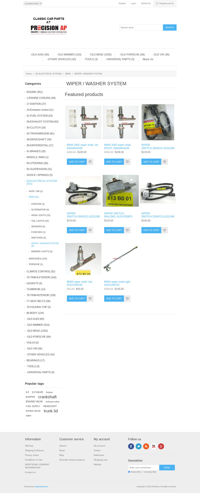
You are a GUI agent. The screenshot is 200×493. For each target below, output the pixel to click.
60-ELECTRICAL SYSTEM (48, 73)
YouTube (154, 446)
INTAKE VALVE (33, 411)
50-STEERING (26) (37, 163)
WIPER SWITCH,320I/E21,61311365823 (83, 215)
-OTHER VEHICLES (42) (61, 59)
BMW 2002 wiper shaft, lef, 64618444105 (82, 146)
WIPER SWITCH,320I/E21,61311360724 (157, 215)
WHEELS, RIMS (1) (37, 157)
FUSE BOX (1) (38, 232)
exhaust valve (52, 401)
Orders (97, 450)
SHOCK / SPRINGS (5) (39, 175)
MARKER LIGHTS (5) (41, 251)
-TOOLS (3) (91, 59)
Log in (133, 3)
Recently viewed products (72, 460)
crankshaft (47, 397)
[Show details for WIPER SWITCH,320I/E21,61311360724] (158, 191)
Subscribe (136, 472)
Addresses (99, 455)
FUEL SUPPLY (33, 406)
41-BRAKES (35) (36, 151)
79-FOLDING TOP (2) (39, 307)
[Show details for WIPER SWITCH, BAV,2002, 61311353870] (121, 191)
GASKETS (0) (34, 283)
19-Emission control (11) (40, 109)
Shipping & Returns (34, 450)
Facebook (131, 446)
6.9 (27, 392)
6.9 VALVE (37, 392)
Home (29, 73)
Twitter (139, 446)
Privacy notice (32, 455)
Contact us (30, 472)
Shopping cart (101, 460)
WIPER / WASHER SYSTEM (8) (45, 244)
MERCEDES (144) (38, 258)
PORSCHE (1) (36, 264)
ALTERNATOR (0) (40, 209)
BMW (68, 73)
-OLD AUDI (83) (39, 54)
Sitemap (29, 445)
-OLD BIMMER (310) (69, 54)
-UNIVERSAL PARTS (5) (120, 59)
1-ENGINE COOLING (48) (41, 98)
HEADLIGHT (50, 406)
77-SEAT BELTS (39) (38, 301)
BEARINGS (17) (36, 360)
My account (99, 445)
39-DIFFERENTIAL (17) (40, 145)
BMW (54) (34, 197)
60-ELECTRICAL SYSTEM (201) (42, 182)
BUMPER (30, 397)
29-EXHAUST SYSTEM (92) (42, 121)
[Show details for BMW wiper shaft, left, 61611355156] (83, 259)
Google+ (161, 446)
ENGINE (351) (35, 92)
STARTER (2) (38, 204)
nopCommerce (41, 487)
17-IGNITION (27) (36, 104)
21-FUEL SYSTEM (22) (40, 115)
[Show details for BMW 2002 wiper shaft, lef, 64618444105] (83, 122)
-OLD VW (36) (161, 54)
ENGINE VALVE (34, 401)
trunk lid (51, 411)
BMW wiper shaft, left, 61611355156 (80, 283)
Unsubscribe (150, 472)
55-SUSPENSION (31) (39, 169)
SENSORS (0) (38, 226)
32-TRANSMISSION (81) (40, 133)
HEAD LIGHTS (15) (40, 215)
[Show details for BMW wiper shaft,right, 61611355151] (121, 259)
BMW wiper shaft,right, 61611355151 (117, 283)
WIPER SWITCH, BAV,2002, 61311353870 (118, 215)
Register (122, 3)
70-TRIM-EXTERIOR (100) (41, 277)
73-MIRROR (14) (36, 289)
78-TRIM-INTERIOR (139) (41, 295)
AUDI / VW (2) (36, 191)
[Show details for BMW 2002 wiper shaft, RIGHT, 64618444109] (121, 122)
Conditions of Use (33, 460)
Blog (61, 455)
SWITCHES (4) (38, 237)
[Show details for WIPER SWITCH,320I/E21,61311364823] (158, 122)
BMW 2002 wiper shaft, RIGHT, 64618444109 (117, 146)
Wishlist (97, 464)
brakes (49, 392)
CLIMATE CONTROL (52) (41, 271)
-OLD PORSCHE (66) (132, 54)
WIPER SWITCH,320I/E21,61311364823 (157, 146)
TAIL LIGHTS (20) (40, 221)
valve (28, 415)
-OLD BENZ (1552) (100, 54)
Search (62, 445)
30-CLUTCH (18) (36, 127)
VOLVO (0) (33, 342)
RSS (146, 446)
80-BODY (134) (35, 313)
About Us (147, 59)
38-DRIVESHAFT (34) (39, 139)
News (62, 450)
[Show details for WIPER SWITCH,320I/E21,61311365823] (83, 191)
